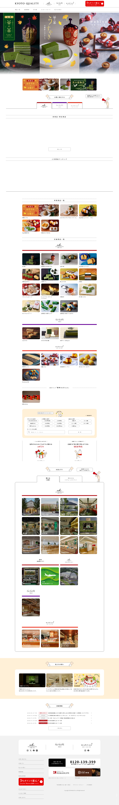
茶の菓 (35, 9)
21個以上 (74, 426)
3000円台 (59, 423)
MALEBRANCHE (33, 420)
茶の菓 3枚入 (9, 311)
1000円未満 (47, 420)
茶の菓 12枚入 (10, 614)
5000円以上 (59, 426)
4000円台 (47, 426)
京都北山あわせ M (11, 236)
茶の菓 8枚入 (9, 538)
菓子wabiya (33, 426)
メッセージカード (46, 9)
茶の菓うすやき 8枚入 (11, 689)
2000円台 (47, 423)
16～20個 (86, 423)
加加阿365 (32, 423)
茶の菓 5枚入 (9, 462)
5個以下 (74, 420)
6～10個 (86, 420)
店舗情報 (26, 9)
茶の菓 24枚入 (10, 765)
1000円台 (59, 420)
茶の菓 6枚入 (9, 387)
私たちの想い (58, 9)
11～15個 (74, 423)
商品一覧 (17, 9)
